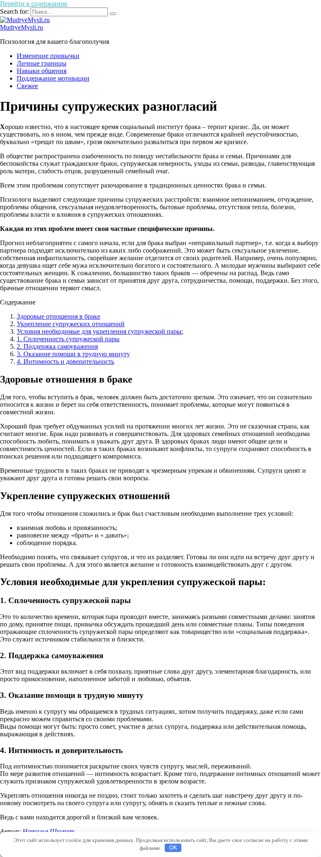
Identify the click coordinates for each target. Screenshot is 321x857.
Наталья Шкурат (48, 831)
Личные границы (41, 63)
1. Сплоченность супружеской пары (68, 338)
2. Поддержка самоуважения (57, 346)
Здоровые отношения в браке (58, 316)
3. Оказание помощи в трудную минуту (73, 354)
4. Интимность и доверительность (65, 361)
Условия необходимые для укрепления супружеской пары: (100, 331)
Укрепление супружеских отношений (71, 323)
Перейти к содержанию (33, 3)
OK (173, 847)
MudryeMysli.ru (21, 27)
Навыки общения (41, 70)
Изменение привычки (48, 55)
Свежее (27, 85)
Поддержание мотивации (53, 78)
